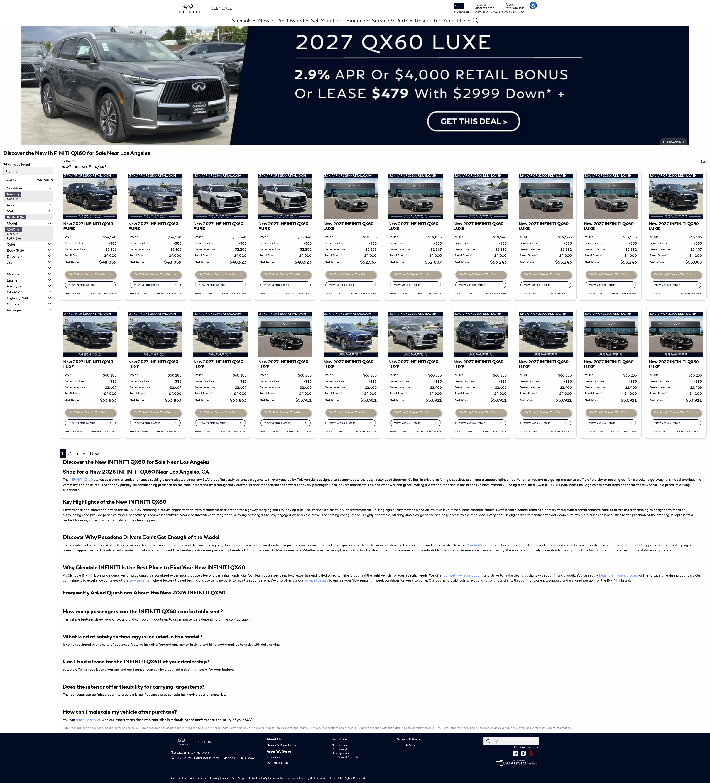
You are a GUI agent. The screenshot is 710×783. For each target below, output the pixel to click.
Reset (9, 180)
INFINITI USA (277, 763)
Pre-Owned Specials (345, 757)
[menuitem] (29, 194)
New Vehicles (340, 745)
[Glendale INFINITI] (205, 8)
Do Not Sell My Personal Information (272, 778)
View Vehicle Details (82, 285)
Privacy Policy (219, 778)
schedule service (88, 720)
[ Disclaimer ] (673, 141)
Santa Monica (478, 545)
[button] (533, 5)
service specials (316, 580)
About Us (274, 739)
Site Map (238, 778)
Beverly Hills (633, 545)
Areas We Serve (279, 751)
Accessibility (198, 778)
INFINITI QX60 (81, 480)
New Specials (340, 753)
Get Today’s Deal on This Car (87, 274)
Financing (274, 757)
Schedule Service (407, 745)
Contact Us (179, 778)
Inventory (339, 739)
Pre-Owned (339, 749)
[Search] (8, 171)
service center (140, 580)
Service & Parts (408, 739)
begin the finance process (618, 575)
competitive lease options (463, 575)
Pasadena (176, 545)
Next (95, 453)
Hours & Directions (281, 745)
